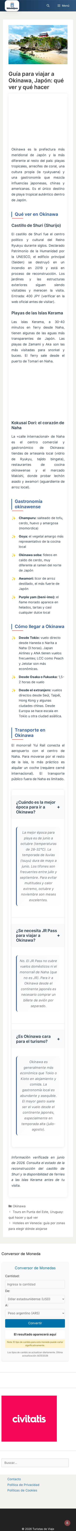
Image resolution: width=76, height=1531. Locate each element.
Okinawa (19, 1206)
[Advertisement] (38, 122)
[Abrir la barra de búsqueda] (47, 5)
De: (7, 1291)
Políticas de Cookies (22, 1490)
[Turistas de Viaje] (12, 5)
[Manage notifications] (67, 1523)
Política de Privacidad (23, 1485)
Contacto (14, 1479)
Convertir (35, 1323)
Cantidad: (12, 1276)
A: (6, 1305)
